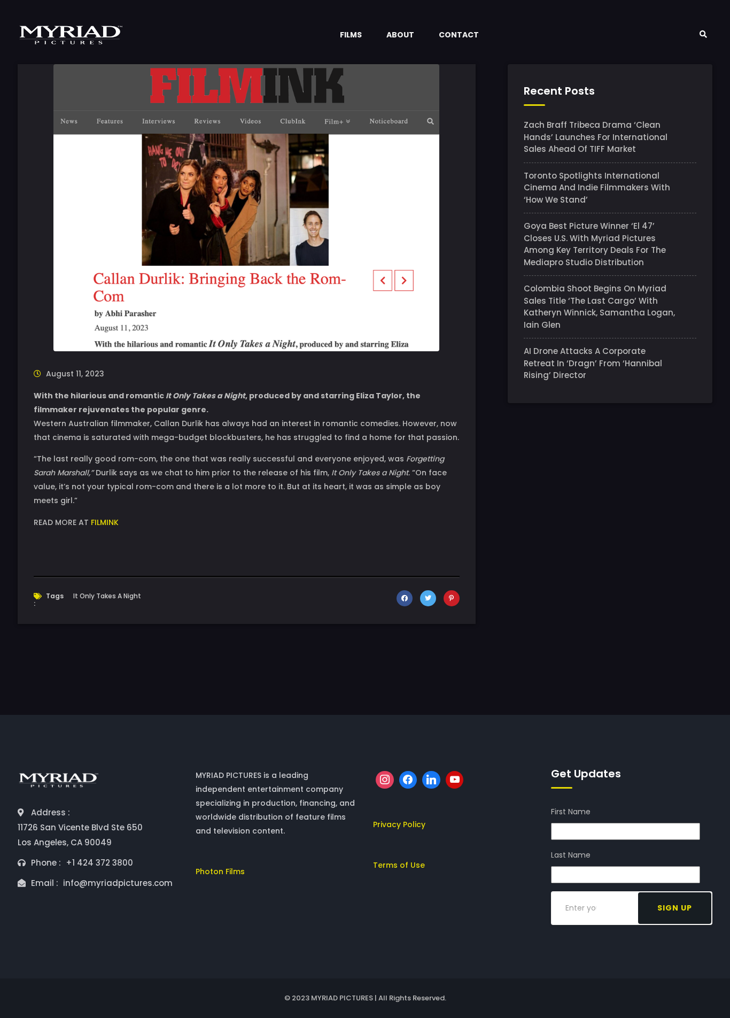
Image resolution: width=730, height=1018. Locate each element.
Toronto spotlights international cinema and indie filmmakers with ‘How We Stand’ (597, 187)
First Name (571, 811)
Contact (459, 34)
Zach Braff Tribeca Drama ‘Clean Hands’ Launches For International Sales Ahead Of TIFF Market (595, 137)
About (400, 34)
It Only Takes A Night (107, 595)
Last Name (571, 855)
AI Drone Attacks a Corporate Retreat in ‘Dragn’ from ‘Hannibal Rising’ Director (593, 363)
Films (351, 34)
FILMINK (105, 522)
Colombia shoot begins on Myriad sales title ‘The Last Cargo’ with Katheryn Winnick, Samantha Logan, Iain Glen (599, 306)
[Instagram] (385, 780)
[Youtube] (455, 780)
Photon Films (220, 871)
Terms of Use (399, 865)
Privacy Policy (399, 824)
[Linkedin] (431, 780)
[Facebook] (408, 780)
